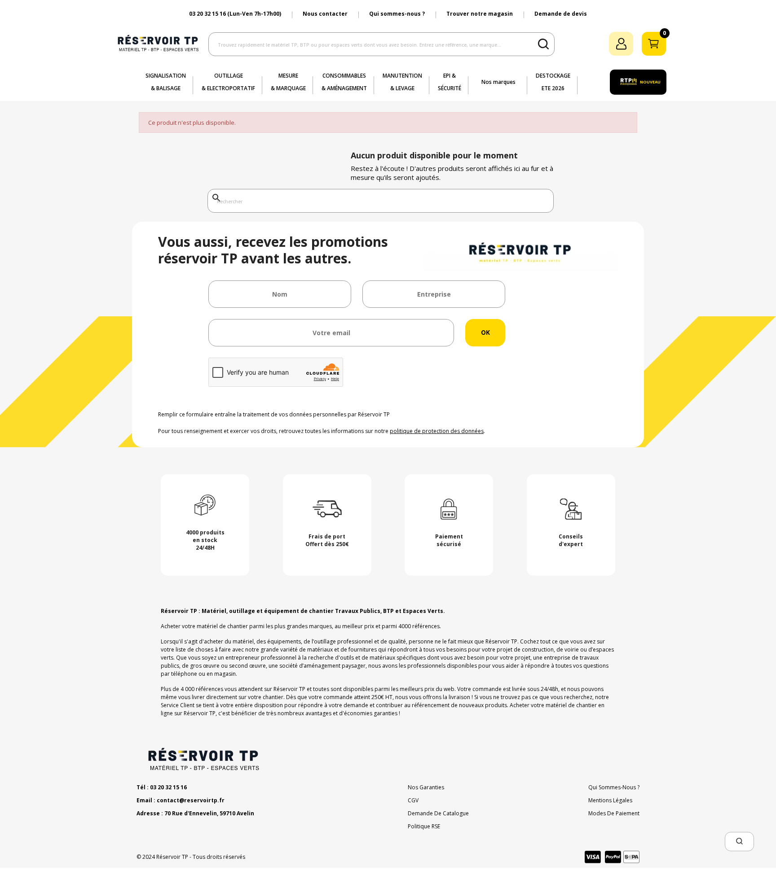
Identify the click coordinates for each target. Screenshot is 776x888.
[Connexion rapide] (621, 44)
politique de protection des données (437, 431)
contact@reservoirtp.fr (191, 800)
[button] (739, 841)
